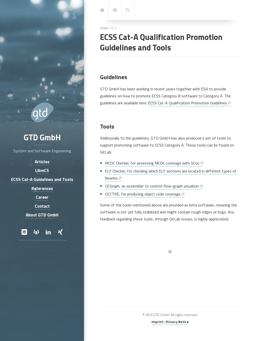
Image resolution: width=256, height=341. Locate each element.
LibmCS (42, 170)
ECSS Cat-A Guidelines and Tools (42, 179)
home (104, 28)
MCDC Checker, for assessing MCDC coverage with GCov (152, 163)
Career (42, 197)
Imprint (158, 321)
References (42, 188)
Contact (42, 206)
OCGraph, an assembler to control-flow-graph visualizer (152, 186)
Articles (42, 161)
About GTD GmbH (42, 215)
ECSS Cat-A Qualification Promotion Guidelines (187, 103)
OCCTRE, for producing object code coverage (142, 194)
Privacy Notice (177, 321)
